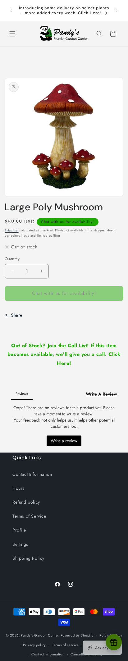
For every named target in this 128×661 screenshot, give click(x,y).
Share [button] (16, 315)
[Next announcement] (116, 10)
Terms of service (65, 644)
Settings (20, 544)
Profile (19, 530)
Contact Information (32, 474)
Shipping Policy (28, 558)
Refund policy (26, 502)
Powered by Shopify (77, 635)
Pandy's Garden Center (40, 635)
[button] (12, 34)
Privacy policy (34, 644)
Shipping (12, 230)
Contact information (47, 654)
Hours (18, 488)
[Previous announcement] (11, 10)
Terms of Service (29, 516)
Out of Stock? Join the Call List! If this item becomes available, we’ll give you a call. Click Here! (64, 354)
